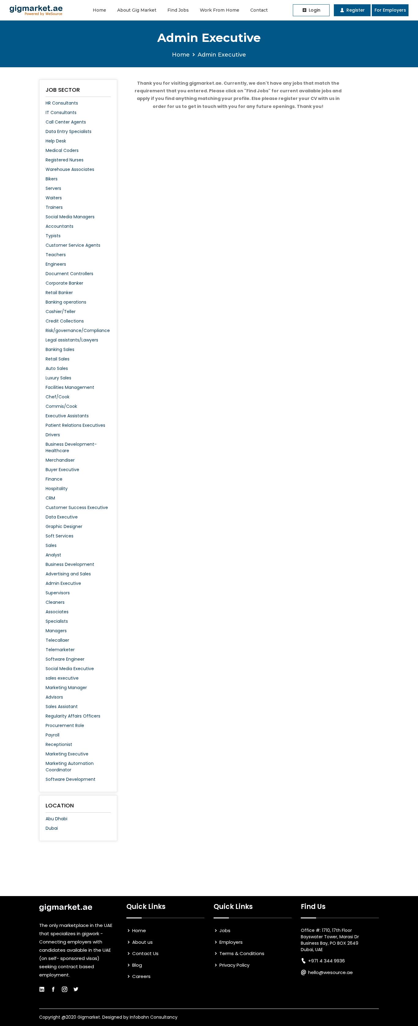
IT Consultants (61, 112)
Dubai (52, 828)
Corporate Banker (64, 283)
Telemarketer (60, 650)
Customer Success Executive (77, 507)
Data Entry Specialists (68, 131)
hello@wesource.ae (330, 972)
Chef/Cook (57, 397)
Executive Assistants (67, 416)
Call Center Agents (66, 122)
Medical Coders (62, 150)
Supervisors (58, 593)
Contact (259, 10)
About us (142, 942)
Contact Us (145, 953)
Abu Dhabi (56, 819)
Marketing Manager (66, 688)
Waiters (54, 198)
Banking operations (66, 302)
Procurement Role (65, 725)
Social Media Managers (70, 217)
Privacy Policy (233, 965)
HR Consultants (62, 103)
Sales (51, 545)
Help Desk (56, 141)
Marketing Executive (67, 754)
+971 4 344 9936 (326, 961)
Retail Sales (57, 359)
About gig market (136, 10)
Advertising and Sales (68, 574)
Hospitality (57, 488)
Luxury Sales (58, 378)
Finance (54, 479)
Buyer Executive (62, 470)
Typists (53, 236)
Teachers (56, 255)
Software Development (70, 779)
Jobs (224, 930)
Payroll (52, 735)
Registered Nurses (65, 160)
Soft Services (59, 536)
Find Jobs (178, 10)
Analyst (53, 555)
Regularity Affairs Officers (73, 716)
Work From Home (219, 10)
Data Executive (62, 517)
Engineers (56, 264)
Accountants (59, 226)
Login (314, 10)
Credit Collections (65, 321)
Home (99, 10)
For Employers (390, 10)
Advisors (54, 697)
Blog (136, 965)
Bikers (52, 179)
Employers (230, 942)
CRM (50, 498)
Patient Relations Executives (75, 425)
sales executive (62, 678)
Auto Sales (57, 368)
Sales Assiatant (62, 706)
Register (355, 10)
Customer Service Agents (73, 245)
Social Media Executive (70, 669)
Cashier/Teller (61, 311)
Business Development (70, 564)
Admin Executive (63, 583)
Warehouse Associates (70, 169)
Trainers (54, 207)
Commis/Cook (61, 406)
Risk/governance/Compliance (78, 330)
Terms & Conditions (241, 953)
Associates (57, 612)
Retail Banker (59, 293)
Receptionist (59, 744)
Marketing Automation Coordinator (70, 766)
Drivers (53, 435)
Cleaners (55, 602)
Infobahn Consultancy (153, 1017)
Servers (53, 188)
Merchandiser (60, 460)
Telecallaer (57, 640)
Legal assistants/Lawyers (72, 340)
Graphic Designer (64, 526)
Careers (141, 976)
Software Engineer (65, 659)
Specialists (57, 621)
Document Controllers (69, 274)
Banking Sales (60, 349)
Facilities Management (70, 387)
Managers (56, 631)
